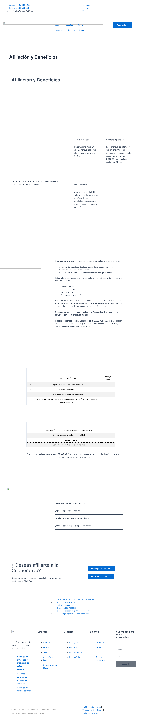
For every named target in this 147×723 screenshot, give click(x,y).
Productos (68, 25)
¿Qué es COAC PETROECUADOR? (70, 503)
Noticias (71, 30)
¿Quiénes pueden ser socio (67, 511)
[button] (89, 503)
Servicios (81, 25)
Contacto (83, 30)
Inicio (57, 25)
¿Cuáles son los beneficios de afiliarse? (73, 518)
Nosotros (59, 30)
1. (30, 378)
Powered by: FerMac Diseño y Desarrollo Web (27, 713)
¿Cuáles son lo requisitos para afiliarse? (73, 526)
